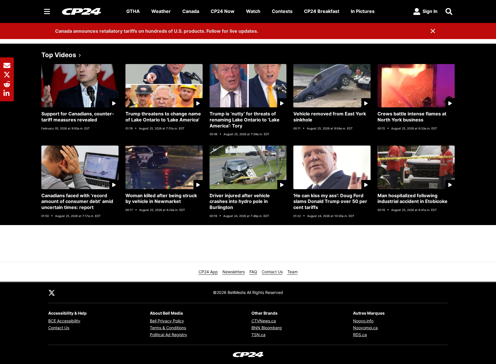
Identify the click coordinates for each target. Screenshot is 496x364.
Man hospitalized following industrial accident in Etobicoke (412, 198)
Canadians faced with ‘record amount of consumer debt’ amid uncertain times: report (77, 201)
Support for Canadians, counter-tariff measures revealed (77, 117)
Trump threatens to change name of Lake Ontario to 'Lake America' (163, 117)
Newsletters (233, 271)
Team (292, 271)
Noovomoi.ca (365, 327)
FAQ (253, 271)
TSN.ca (258, 334)
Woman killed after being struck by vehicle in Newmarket (161, 198)
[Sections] (47, 11)
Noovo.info (363, 320)
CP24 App (208, 271)
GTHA (133, 11)
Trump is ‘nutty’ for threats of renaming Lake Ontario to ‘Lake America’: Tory (245, 120)
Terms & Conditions (168, 327)
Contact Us (272, 271)
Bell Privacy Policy (167, 320)
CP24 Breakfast (321, 11)
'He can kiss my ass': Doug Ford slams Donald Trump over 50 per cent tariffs (330, 201)
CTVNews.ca (263, 320)
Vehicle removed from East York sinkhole (329, 117)
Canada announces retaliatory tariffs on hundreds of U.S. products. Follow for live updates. (156, 31)
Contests (282, 11)
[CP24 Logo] (89, 11)
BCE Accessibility (64, 320)
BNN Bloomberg (266, 327)
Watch (253, 11)
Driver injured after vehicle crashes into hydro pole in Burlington (240, 201)
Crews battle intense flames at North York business (411, 117)
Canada (190, 11)
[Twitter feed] (51, 292)
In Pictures (363, 11)
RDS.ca (360, 334)
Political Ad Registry (168, 334)
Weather (161, 11)
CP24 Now (223, 11)
